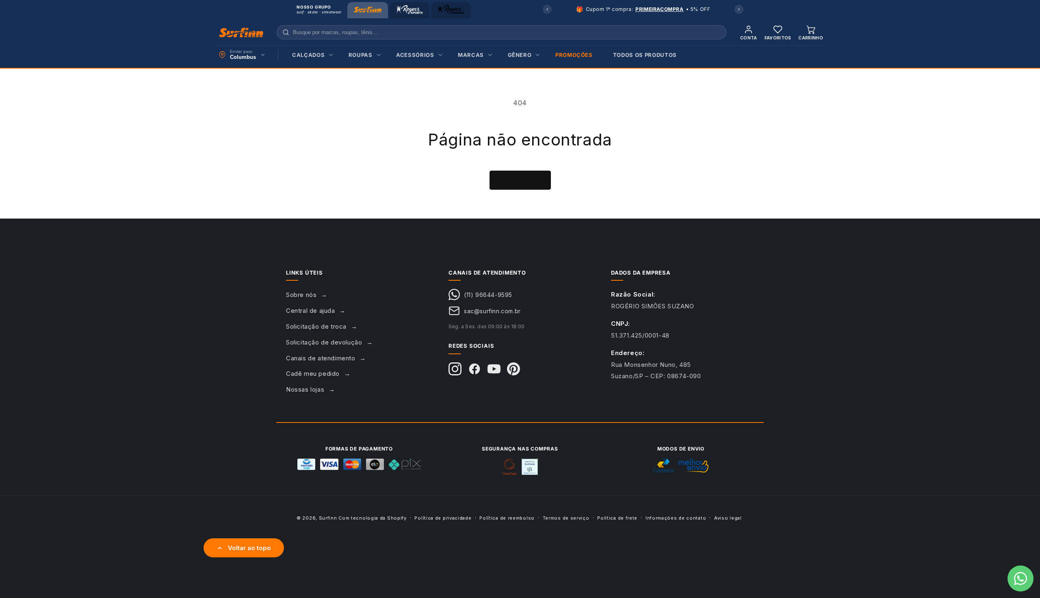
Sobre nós (301, 295)
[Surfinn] (367, 10)
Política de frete (617, 517)
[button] (310, 55)
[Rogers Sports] (409, 10)
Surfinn (328, 518)
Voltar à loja (520, 180)
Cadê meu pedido (313, 373)
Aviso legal (728, 517)
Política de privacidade (442, 517)
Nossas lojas (305, 389)
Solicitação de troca (316, 326)
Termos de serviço (566, 517)
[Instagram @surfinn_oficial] (455, 368)
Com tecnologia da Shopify (372, 518)
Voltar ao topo (249, 548)
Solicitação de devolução (324, 342)
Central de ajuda (310, 310)
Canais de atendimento (320, 358)
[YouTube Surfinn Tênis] (494, 368)
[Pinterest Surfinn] (513, 368)
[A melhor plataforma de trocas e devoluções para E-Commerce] (530, 467)
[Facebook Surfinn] (474, 368)
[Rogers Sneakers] (451, 10)
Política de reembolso (507, 517)
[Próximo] (738, 9)
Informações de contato (676, 517)
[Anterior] (547, 9)
